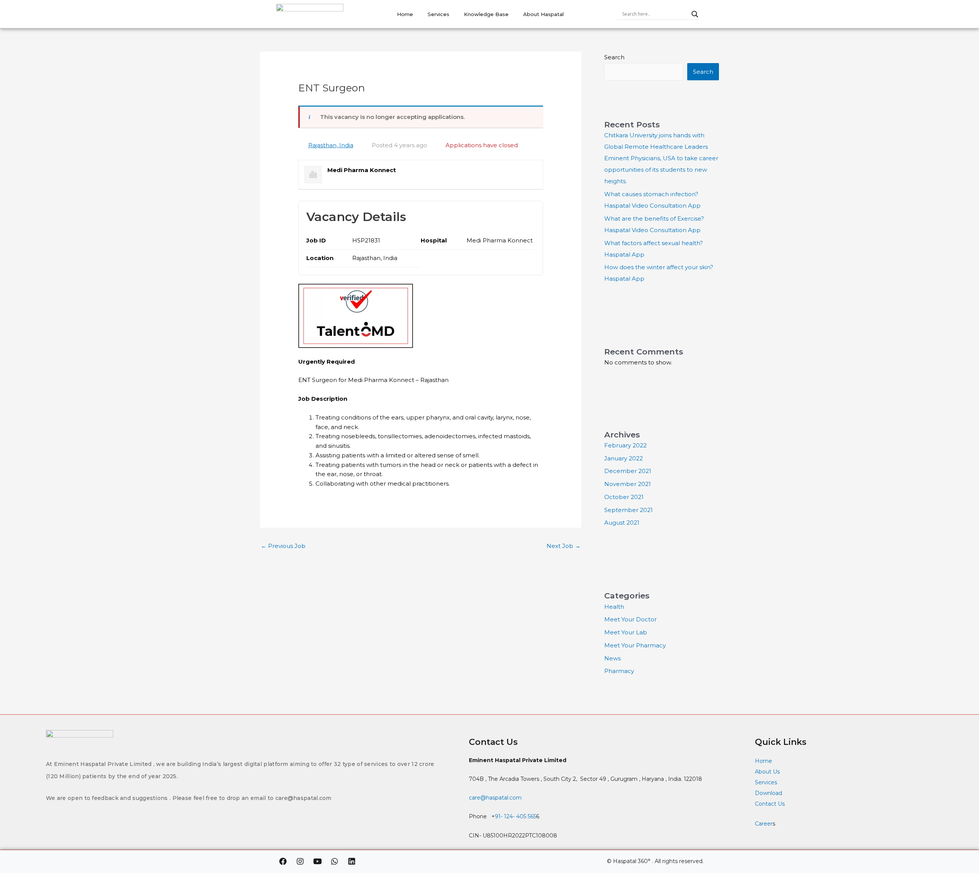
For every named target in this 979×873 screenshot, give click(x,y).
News (612, 658)
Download (768, 793)
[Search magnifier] (695, 14)
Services (438, 14)
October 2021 (624, 497)
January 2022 (623, 458)
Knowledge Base (486, 14)
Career (763, 823)
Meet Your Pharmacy (635, 645)
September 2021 (628, 510)
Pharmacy (619, 671)
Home (405, 14)
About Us (767, 771)
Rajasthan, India (330, 145)
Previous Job (283, 545)
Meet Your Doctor (630, 619)
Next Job (563, 545)
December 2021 (627, 471)
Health (614, 606)
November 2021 (627, 484)
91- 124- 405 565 (515, 816)
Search (614, 57)
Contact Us (770, 803)
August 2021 (621, 522)
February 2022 (625, 445)
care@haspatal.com (495, 797)
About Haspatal (543, 14)
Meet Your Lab (625, 632)
